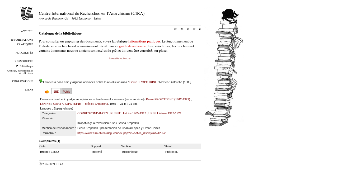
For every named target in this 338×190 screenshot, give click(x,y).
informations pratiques (144, 41)
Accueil (27, 30)
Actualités (24, 52)
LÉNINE (45, 103)
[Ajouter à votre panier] (48, 91)
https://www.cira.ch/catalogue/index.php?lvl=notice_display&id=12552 (121, 133)
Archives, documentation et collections (20, 72)
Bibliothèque (26, 66)
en (182, 28)
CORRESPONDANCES (92, 113)
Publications (22, 80)
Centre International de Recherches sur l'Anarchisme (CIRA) (92, 13)
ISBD (56, 91)
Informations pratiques (22, 41)
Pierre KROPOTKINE (143, 82)
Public (67, 91)
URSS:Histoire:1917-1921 (164, 113)
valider (70, 164)
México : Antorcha (96, 103)
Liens (29, 89)
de (175, 28)
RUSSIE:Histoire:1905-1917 (128, 113)
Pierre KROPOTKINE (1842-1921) (168, 99)
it (200, 28)
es (188, 28)
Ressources (24, 60)
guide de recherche (132, 46)
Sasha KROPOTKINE (67, 103)
